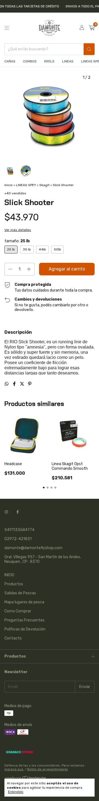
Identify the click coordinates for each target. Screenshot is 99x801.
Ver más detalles (17, 230)
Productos (13, 584)
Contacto (13, 638)
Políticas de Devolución (24, 629)
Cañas (9, 61)
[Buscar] (89, 49)
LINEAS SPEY (26, 185)
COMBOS (30, 61)
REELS (49, 61)
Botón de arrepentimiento (47, 769)
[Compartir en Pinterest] (30, 384)
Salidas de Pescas (20, 593)
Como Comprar (17, 611)
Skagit (44, 185)
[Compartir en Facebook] (15, 384)
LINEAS (67, 61)
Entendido (15, 792)
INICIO (9, 575)
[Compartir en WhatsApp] (7, 384)
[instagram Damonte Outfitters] (6, 512)
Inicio (8, 185)
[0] (92, 28)
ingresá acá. (14, 769)
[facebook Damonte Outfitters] (18, 512)
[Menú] (6, 27)
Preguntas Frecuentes (24, 620)
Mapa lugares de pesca (24, 602)
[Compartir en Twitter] (22, 384)
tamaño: (17, 241)
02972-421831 (18, 539)
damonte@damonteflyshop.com (33, 548)
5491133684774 (19, 530)
